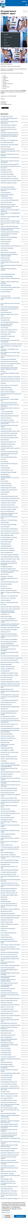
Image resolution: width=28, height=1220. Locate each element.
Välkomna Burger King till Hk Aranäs (9, 457)
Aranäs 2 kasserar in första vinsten (8, 252)
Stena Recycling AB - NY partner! (8, 988)
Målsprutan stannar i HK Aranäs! (8, 1181)
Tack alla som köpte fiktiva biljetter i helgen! (10, 1073)
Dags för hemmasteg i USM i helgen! (9, 629)
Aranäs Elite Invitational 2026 (7, 142)
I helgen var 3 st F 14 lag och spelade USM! (10, 608)
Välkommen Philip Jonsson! (7, 1013)
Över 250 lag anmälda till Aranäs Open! (9, 500)
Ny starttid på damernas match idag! (9, 537)
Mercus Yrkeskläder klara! (6, 1037)
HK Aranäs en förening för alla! (7, 736)
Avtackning (3, 371)
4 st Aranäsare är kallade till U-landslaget (10, 556)
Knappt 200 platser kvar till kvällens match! (10, 498)
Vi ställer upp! (4, 761)
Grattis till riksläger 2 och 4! (7, 470)
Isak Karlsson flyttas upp (6, 1017)
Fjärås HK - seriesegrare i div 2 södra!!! (9, 1096)
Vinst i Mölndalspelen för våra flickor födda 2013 (11, 343)
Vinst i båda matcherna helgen (7, 187)
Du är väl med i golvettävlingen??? (8, 618)
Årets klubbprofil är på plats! (7, 1042)
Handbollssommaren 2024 (7, 446)
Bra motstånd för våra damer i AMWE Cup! (10, 909)
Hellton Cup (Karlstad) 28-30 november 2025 (10, 246)
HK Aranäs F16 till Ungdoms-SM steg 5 (9, 451)
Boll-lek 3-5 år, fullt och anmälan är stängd (10, 220)
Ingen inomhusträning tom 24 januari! (9, 790)
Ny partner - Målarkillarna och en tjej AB (9, 924)
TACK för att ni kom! (5, 1118)
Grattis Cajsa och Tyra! (6, 631)
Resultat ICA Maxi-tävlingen (7, 276)
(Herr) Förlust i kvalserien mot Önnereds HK (10, 376)
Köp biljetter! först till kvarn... (7, 819)
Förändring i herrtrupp (5, 543)
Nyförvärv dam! (4, 494)
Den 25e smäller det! (5, 670)
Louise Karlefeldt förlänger (7, 1075)
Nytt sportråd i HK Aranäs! (6, 911)
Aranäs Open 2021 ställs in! (7, 740)
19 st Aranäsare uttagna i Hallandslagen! (10, 554)
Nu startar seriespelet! (5, 291)
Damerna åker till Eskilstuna (7, 1188)
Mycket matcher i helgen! (6, 616)
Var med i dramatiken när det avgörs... (9, 1084)
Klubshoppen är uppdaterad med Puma (9, 132)
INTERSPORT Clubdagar (6, 285)
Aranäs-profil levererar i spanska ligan (9, 433)
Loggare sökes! (4, 926)
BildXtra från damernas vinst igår (8, 204)
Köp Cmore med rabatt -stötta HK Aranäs (10, 655)
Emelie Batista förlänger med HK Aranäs (10, 1155)
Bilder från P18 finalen (5, 146)
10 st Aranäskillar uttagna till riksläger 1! (9, 700)
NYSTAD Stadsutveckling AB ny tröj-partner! (10, 998)
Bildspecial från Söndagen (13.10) (8, 441)
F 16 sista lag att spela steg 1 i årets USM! (10, 847)
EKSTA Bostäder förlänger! (7, 1064)
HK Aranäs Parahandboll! (6, 664)
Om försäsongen (4, 327)
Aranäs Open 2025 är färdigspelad (8, 359)
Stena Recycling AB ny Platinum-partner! (9, 718)
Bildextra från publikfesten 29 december (10, 415)
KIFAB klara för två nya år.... (7, 704)
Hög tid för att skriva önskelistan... (8, 811)
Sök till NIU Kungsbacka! (6, 588)
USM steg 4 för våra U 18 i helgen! (8, 502)
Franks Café (3, 604)
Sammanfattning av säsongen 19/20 (9, 1081)
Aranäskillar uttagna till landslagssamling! (10, 706)
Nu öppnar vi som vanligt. (6, 679)
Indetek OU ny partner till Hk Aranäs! (9, 590)
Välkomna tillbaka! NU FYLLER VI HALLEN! (10, 533)
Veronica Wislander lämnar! (7, 552)
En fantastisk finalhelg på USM (7, 149)
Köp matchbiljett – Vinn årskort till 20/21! (10, 1086)
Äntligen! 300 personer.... (6, 836)
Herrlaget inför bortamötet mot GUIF (9, 756)
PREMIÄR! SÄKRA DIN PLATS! (7, 1030)
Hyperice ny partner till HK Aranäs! (8, 1113)
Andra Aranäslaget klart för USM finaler (9, 178)
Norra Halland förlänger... (6, 1054)
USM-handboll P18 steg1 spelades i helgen (10, 287)
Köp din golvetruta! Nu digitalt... (8, 817)
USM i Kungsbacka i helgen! (7, 539)
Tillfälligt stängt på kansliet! (7, 748)
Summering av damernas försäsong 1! (9, 992)
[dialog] (14, 1210)
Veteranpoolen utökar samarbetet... (8, 1160)
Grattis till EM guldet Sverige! (7, 535)
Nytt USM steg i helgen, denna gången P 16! (10, 1198)
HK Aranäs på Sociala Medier (7, 174)
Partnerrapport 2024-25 (6, 334)
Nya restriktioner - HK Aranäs (7, 548)
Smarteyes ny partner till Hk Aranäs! (8, 1102)
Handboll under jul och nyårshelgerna (9, 237)
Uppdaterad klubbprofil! (6, 546)
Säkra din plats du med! (6, 1033)
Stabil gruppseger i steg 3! (6, 1179)
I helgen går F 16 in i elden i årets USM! (9, 596)
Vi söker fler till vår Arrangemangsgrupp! (10, 307)
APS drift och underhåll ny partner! (8, 568)
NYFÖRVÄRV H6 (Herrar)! (6, 776)
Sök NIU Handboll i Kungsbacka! (8, 834)
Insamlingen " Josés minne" (7, 576)
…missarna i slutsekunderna (7, 411)
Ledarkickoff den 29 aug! (6, 937)
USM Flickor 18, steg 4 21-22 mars (8, 176)
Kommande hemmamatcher (7, 289)
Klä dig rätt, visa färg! (5, 809)
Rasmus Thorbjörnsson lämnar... (8, 792)
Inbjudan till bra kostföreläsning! (8, 928)
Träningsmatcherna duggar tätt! (8, 913)
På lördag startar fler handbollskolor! (9, 888)
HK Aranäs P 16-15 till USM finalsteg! (9, 520)
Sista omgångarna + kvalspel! (7, 750)
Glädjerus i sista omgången (7, 389)
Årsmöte (3, 138)
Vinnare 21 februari (5, 754)
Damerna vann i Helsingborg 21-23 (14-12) (10, 1152)
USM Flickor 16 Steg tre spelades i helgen (10, 216)
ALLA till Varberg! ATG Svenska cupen (9, 463)
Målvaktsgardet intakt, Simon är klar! (9, 1193)
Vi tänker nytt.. (4, 930)
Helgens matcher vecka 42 (6, 845)
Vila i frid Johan (4, 465)
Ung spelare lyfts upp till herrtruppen (9, 641)
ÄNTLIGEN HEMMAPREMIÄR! (7, 643)
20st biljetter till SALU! (5, 864)
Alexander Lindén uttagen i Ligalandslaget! (10, 606)
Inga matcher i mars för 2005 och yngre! (9, 752)
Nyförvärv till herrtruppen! (6, 584)
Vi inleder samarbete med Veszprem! (9, 402)
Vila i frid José (4, 586)
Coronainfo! (3, 828)
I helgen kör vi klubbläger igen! (7, 668)
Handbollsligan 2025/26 (6, 387)
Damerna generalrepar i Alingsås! (8, 890)
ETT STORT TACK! (4, 481)
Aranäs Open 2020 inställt (6, 1062)
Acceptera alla (19, 1216)
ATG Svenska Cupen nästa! (7, 677)
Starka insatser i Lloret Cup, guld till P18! (9, 164)
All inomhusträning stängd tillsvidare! (9, 788)
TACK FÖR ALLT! (4, 708)
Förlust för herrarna (5, 935)
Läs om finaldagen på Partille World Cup (10, 322)
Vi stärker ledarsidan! (5, 467)
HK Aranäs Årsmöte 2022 (6, 485)
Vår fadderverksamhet (6, 241)
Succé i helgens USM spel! (7, 1098)
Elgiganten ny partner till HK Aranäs (8, 1171)
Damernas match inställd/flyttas (8, 550)
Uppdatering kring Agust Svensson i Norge (10, 431)
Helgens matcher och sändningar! (8, 854)
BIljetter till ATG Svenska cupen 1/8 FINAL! (10, 662)
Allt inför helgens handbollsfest (8, 274)
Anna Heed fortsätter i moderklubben (9, 1148)
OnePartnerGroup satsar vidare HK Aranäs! (10, 1004)
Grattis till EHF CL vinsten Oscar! (8, 336)
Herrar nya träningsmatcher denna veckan (10, 917)
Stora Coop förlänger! (5, 815)
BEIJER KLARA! (4, 897)
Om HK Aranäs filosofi (5, 192)
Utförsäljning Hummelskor (6, 566)
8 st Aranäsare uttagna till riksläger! (8, 524)
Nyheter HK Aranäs (5, 218)
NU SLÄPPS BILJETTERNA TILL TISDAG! (9, 675)
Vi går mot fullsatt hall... (6, 600)
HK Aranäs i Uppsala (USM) (7, 365)
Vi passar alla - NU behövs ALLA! (8, 1056)
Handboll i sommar (5, 338)
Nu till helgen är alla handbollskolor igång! (10, 627)
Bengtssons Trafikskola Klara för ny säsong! (10, 915)
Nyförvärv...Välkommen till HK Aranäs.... (9, 758)
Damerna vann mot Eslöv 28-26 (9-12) (9, 1133)
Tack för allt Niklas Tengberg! (7, 852)
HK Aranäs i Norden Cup (6, 418)
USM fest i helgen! (5, 522)
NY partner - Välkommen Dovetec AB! (9, 892)
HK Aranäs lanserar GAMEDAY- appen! (9, 895)
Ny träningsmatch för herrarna (7, 939)
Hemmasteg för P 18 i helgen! (7, 1173)
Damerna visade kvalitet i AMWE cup (9, 903)
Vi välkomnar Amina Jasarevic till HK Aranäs (10, 1015)
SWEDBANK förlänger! (6, 901)
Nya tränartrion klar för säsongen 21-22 (9, 724)
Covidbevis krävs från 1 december (8, 561)
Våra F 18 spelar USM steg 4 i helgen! (9, 1107)
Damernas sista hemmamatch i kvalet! (9, 496)
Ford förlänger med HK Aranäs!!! (8, 1165)
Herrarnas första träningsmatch (8, 967)
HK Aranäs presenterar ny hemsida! (8, 874)
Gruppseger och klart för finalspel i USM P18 (10, 180)
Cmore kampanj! (4, 461)
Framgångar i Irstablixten (6, 169)
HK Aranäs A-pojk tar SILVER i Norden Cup (10, 231)
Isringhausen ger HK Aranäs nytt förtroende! (10, 1025)
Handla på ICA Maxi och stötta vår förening (10, 381)
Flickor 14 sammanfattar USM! (7, 511)
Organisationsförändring (6, 990)
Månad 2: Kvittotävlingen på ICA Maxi (9, 329)
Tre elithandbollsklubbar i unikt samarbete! (10, 728)
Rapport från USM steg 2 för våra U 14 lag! (10, 559)
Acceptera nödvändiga (7, 1216)
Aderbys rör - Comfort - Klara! (7, 1007)
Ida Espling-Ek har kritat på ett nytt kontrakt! (10, 800)
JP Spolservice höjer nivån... (7, 1077)
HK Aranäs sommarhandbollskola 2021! (9, 711)
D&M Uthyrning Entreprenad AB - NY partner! (10, 771)
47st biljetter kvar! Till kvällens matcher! (9, 673)
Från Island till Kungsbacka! (7, 774)
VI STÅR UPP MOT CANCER (7, 198)
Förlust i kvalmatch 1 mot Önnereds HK (9, 385)
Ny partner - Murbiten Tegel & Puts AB (9, 1000)
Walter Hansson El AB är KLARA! (8, 1035)
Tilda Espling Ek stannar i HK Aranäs (9, 1100)
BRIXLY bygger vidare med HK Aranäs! (9, 983)
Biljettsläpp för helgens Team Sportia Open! (10, 683)
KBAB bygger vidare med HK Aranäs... (9, 1023)
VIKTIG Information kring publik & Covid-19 (10, 813)
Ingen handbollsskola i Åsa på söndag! (9, 862)
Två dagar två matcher (5, 260)
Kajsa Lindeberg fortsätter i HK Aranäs (9, 1124)
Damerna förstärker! (5, 526)
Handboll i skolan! (5, 574)
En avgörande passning (6, 1052)
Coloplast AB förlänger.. (6, 1050)
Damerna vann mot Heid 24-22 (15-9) (9, 954)
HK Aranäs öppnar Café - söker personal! (10, 694)
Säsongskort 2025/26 (5, 317)
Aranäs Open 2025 (5, 397)
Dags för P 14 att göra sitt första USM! (9, 602)
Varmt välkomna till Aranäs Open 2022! (9, 581)
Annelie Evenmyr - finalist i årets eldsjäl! (9, 144)
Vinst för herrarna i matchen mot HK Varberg (10, 944)
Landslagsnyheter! (5, 474)
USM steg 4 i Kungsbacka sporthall (8, 182)
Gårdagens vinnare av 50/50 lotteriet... (9, 634)
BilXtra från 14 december (6, 239)
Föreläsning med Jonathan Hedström (9, 489)
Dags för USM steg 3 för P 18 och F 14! (9, 531)
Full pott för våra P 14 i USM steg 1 (8, 598)
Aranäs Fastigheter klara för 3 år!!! (8, 702)
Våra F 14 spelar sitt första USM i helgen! (10, 860)
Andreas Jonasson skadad (7, 922)
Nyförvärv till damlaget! (6, 483)
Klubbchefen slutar (5, 439)
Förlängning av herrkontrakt (7, 919)
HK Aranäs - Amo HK (5, 1091)
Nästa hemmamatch (5, 257)
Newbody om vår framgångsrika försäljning (10, 363)
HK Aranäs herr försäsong (6, 1002)
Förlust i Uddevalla (5, 243)
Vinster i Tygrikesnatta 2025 (7, 413)
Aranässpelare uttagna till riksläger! (8, 472)
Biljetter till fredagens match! (7, 689)
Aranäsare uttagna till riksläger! (7, 1150)
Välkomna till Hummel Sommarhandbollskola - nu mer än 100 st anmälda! (10, 478)
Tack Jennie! (3, 459)
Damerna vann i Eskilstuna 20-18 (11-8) (9, 1186)
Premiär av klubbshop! (6, 1048)
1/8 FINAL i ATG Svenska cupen (8, 666)
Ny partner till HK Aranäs (6, 429)
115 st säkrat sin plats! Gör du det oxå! (9, 1011)
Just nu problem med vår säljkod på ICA (10, 200)
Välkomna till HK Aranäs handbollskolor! (10, 870)
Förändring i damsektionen (7, 733)
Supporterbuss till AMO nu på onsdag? (9, 507)
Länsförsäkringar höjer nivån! (7, 1009)
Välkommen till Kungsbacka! (7, 726)
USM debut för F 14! (5, 614)
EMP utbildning (4, 899)
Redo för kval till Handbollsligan (8, 391)
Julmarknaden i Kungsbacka (7, 248)
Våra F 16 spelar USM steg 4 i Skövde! (9, 1093)
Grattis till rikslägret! (5, 492)
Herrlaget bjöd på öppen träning (8, 444)
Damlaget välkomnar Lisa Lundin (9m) (9, 361)
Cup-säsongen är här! (5, 296)
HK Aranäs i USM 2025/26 (6, 202)
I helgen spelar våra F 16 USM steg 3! (9, 1191)
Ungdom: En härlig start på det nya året (9, 226)
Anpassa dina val (6, 1212)
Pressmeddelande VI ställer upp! (8, 763)
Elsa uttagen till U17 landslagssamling (9, 140)
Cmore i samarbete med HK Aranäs (8, 932)
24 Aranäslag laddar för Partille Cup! (9, 125)
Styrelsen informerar (5, 742)
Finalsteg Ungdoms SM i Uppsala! (8, 487)
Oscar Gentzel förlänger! (6, 1079)
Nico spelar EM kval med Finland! (8, 716)
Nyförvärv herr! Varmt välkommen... (8, 738)
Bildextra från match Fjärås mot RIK (8, 435)
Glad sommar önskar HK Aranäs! (8, 127)
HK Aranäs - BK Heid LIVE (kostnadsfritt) (10, 952)
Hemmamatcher (4, 250)
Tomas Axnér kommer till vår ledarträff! (9, 660)
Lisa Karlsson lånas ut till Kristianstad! (9, 528)
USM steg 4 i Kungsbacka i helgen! (8, 509)
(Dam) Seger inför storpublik (7, 420)
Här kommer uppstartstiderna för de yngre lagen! (11, 658)
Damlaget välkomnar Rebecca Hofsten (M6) (10, 378)
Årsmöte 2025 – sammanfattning (8, 332)
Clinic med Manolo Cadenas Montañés (9, 437)
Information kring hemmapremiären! (9, 872)
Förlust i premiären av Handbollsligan (9, 639)
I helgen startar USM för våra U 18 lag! (9, 883)
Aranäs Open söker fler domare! (8, 505)
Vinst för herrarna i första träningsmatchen (10, 965)
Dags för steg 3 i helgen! (6, 541)
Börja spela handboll (5, 320)
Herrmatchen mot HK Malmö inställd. (9, 798)
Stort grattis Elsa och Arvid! (7, 116)
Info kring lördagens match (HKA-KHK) (9, 956)
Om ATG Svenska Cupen (6, 312)
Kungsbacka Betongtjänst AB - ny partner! (10, 681)
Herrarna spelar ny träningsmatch (8, 947)
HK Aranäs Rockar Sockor (6, 172)
